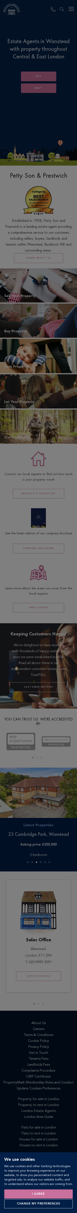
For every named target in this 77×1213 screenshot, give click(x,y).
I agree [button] (38, 1193)
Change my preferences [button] (38, 1203)
